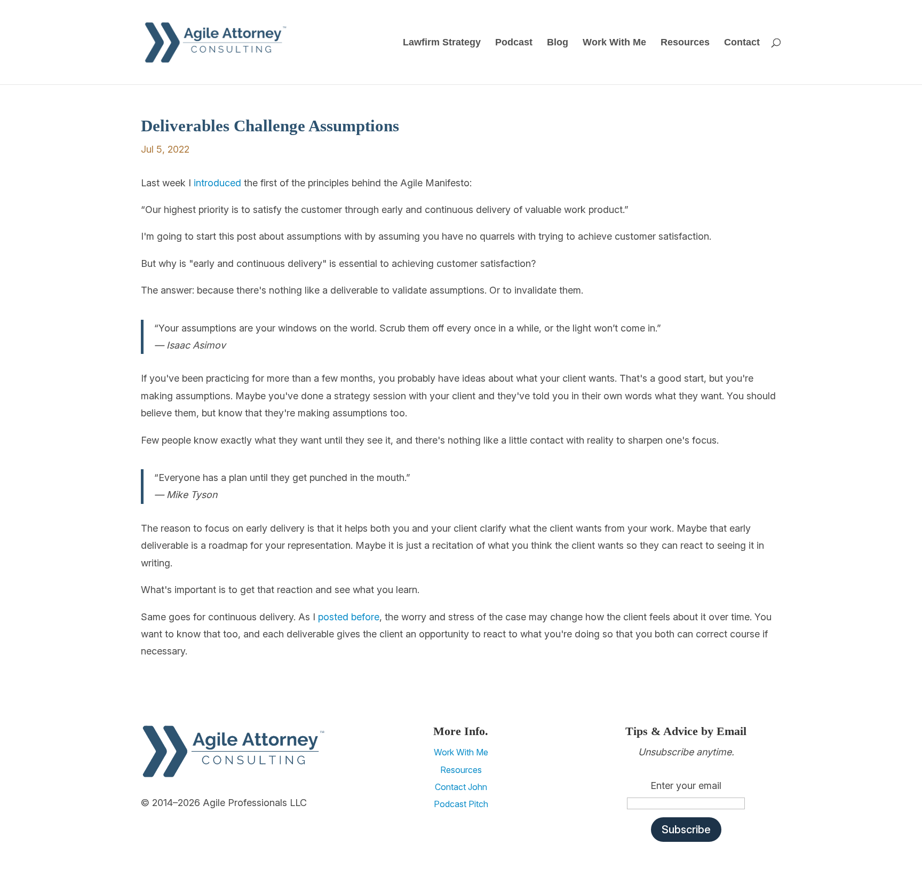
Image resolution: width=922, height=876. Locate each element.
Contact (742, 43)
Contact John (461, 787)
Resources (685, 43)
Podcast (513, 43)
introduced (217, 182)
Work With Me (614, 43)
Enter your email (685, 785)
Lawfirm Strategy (442, 43)
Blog (557, 43)
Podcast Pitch (461, 804)
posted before (348, 616)
